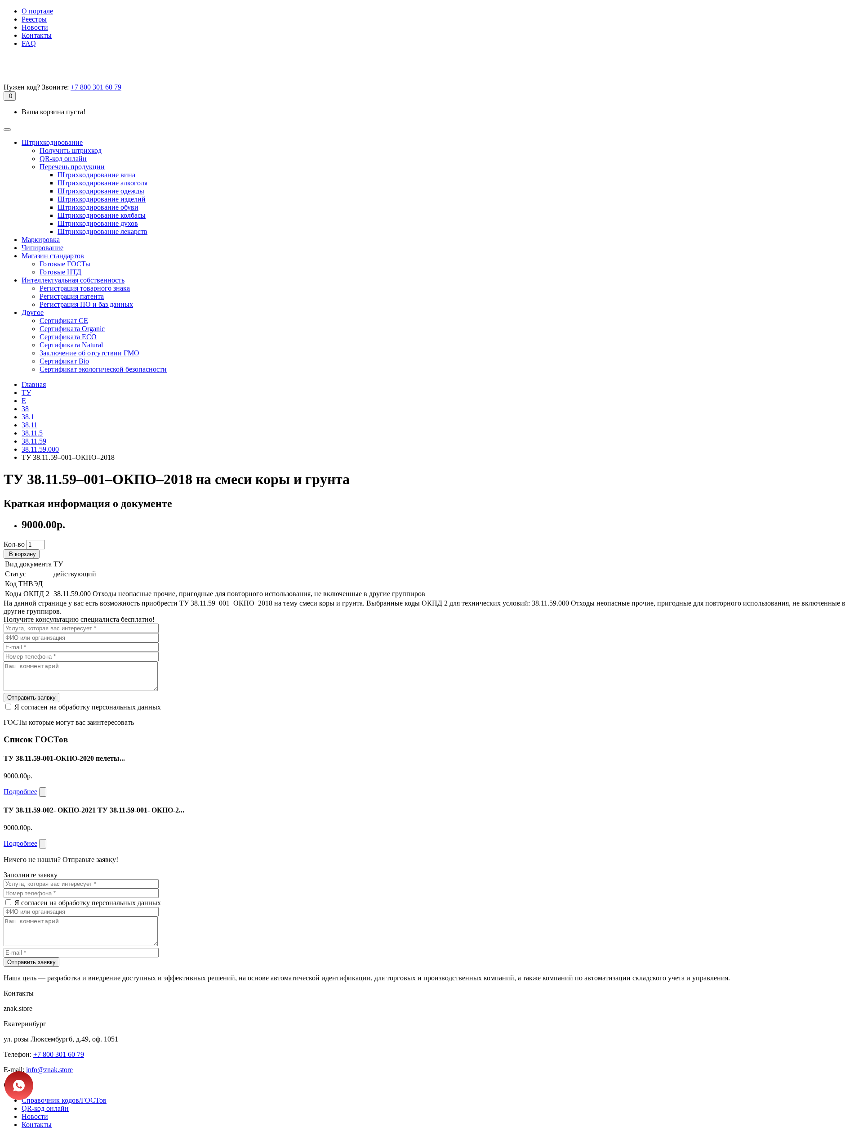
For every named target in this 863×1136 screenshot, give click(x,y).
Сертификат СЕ (64, 320)
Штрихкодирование (52, 142)
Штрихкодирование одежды (101, 191)
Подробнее (20, 791)
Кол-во (14, 544)
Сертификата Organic (72, 328)
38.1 (28, 417)
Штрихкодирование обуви (98, 207)
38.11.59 (34, 441)
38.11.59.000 (40, 449)
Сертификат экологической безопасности (103, 369)
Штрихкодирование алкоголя (102, 183)
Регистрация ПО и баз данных (86, 304)
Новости (35, 27)
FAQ (29, 43)
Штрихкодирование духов (98, 223)
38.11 (29, 425)
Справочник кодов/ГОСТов (64, 1100)
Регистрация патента (72, 296)
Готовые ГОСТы (65, 264)
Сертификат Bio (64, 361)
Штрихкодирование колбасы (102, 215)
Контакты (37, 35)
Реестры (34, 19)
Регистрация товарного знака (85, 288)
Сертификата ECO (68, 337)
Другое (33, 312)
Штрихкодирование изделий (102, 199)
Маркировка (41, 239)
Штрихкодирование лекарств (102, 231)
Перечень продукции (72, 167)
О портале (37, 11)
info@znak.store (49, 1069)
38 (25, 409)
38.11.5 (32, 433)
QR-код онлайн (63, 158)
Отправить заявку (31, 697)
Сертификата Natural (71, 345)
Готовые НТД (60, 272)
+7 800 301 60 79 (96, 87)
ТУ (26, 392)
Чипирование (42, 247)
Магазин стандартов (53, 256)
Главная (34, 384)
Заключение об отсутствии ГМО (89, 353)
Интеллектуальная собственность (73, 280)
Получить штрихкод (71, 150)
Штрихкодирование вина (96, 175)
